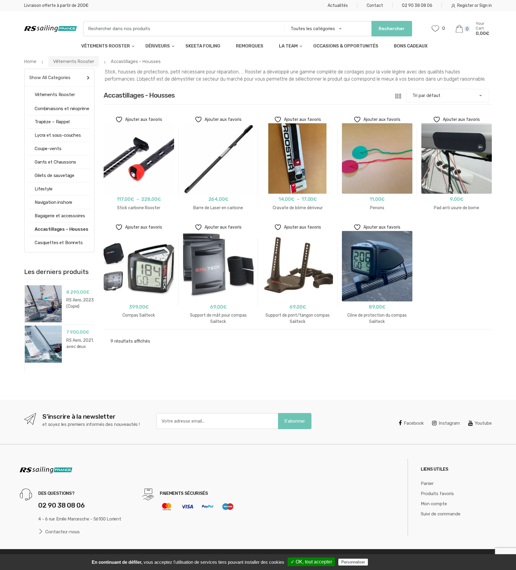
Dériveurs (157, 46)
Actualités (338, 5)
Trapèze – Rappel (52, 121)
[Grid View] (398, 95)
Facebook (414, 423)
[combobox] (182, 28)
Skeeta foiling (202, 46)
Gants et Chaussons (55, 162)
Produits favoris (437, 493)
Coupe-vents (48, 148)
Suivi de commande (440, 514)
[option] (59, 325)
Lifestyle (44, 189)
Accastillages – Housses (61, 229)
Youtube (483, 423)
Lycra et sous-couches (58, 135)
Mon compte (434, 503)
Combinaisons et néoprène (62, 108)
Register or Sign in (474, 5)
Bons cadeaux (411, 46)
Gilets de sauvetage (54, 175)
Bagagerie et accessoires (60, 215)
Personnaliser (353, 562)
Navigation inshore (53, 202)
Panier (427, 483)
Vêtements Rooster (105, 46)
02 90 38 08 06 (417, 5)
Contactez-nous (62, 531)
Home (30, 61)
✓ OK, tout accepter (311, 561)
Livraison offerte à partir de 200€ (56, 5)
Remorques (249, 46)
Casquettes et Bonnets (59, 242)
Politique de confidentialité (399, 562)
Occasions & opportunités (345, 46)
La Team (288, 46)
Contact (375, 5)
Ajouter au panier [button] (456, 226)
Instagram (449, 423)
